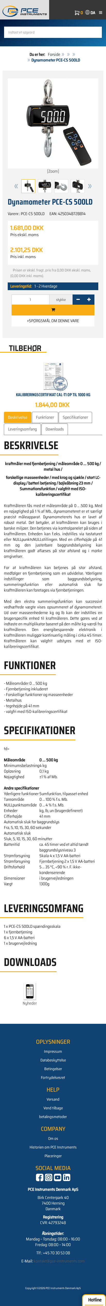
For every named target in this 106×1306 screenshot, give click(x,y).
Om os (53, 1138)
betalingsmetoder (53, 1117)
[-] (78, 299)
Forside (54, 54)
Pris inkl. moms (23, 257)
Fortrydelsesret (53, 1078)
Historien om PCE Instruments (53, 1147)
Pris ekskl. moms (24, 235)
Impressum (53, 1051)
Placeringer (53, 1156)
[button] (16, 186)
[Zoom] (53, 171)
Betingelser (53, 1069)
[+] (88, 299)
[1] (53, 310)
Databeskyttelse (53, 1060)
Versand (53, 1099)
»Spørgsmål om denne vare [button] (53, 321)
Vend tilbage (53, 1108)
